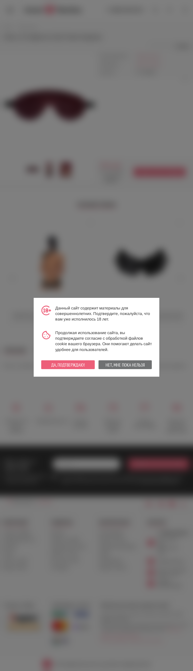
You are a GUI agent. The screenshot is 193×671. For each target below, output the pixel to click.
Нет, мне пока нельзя (125, 365)
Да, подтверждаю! (68, 365)
